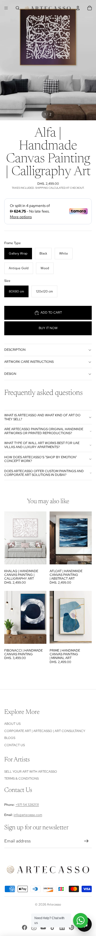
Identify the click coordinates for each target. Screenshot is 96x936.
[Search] (17, 8)
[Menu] (6, 8)
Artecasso (54, 904)
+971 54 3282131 (27, 805)
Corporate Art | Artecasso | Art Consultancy (44, 731)
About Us (12, 724)
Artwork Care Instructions (29, 362)
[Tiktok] (53, 927)
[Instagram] (34, 927)
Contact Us (14, 745)
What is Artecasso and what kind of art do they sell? (42, 417)
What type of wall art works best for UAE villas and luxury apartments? (41, 445)
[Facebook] (24, 927)
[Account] (78, 8)
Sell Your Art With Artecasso (30, 771)
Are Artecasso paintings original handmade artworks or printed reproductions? (43, 431)
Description (15, 350)
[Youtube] (43, 927)
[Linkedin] (62, 927)
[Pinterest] (71, 927)
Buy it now (48, 328)
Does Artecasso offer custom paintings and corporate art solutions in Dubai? (44, 473)
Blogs (9, 738)
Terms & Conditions (21, 778)
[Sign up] (86, 841)
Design (10, 374)
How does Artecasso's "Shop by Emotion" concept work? (40, 459)
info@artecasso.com (28, 815)
